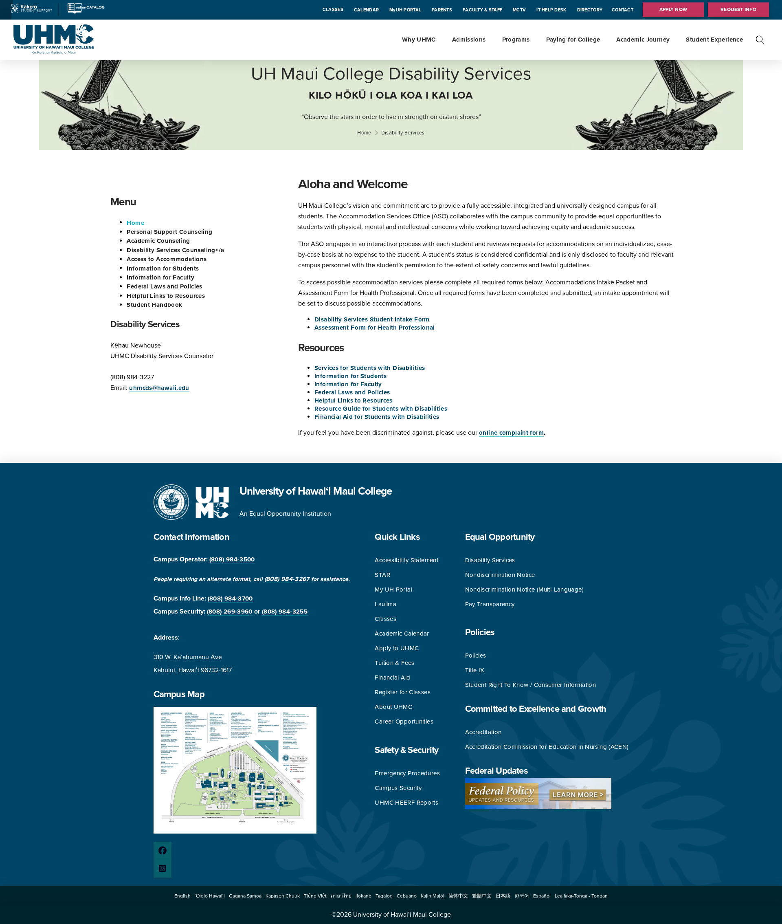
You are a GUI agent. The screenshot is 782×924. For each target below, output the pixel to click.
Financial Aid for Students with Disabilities (376, 416)
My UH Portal (393, 589)
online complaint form (511, 432)
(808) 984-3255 (285, 611)
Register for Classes (403, 692)
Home (135, 222)
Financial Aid (392, 677)
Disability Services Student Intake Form (372, 319)
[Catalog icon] (85, 12)
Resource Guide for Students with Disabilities (380, 408)
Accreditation (483, 732)
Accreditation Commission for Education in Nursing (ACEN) (547, 746)
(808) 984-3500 (232, 559)
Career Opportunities (404, 721)
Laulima (385, 604)
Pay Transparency (490, 604)
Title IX (475, 670)
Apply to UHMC (397, 648)
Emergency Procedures (407, 773)
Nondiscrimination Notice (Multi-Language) (524, 589)
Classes (385, 619)
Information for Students (163, 268)
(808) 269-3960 (230, 611)
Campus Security (398, 788)
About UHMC (393, 707)
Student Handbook (154, 304)
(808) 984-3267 (287, 579)
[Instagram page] (162, 869)
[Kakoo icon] (31, 11)
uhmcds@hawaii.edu (159, 388)
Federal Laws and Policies (164, 286)
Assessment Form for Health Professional (374, 327)
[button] (760, 40)
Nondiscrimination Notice (500, 575)
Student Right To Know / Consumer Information (530, 685)
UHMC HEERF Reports (406, 802)
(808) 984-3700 (230, 598)
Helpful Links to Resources (166, 295)
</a (175, 250)
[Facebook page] (162, 851)
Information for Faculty (160, 277)
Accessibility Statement (406, 560)
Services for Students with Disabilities (369, 368)
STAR (382, 575)
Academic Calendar (402, 633)
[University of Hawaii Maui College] (53, 51)
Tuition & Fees (394, 663)
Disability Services (490, 560)
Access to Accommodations (166, 259)
